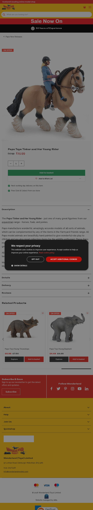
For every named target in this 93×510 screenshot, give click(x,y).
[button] (19, 265)
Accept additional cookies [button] (63, 259)
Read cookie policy (46, 252)
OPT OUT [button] (35, 259)
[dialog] (46, 255)
